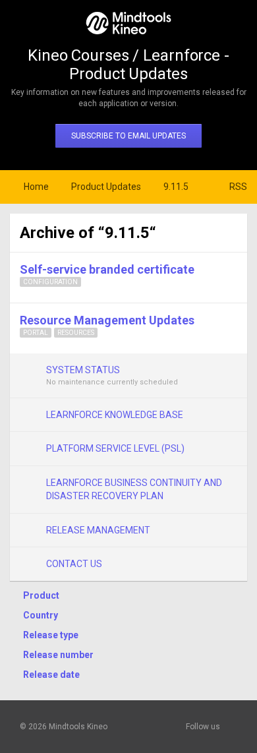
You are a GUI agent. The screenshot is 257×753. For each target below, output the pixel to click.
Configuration (50, 282)
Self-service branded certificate (107, 269)
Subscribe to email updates (128, 135)
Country (40, 615)
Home (36, 186)
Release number (58, 654)
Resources (75, 332)
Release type (50, 635)
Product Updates (106, 186)
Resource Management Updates (107, 320)
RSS (238, 186)
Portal (35, 332)
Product (41, 595)
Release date (51, 674)
